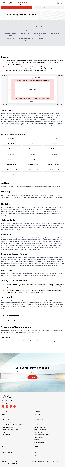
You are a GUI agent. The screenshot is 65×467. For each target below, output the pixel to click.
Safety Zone (25, 33)
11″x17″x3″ (11, 159)
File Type (25, 30)
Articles (36, 417)
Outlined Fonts (40, 30)
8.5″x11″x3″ (54, 144)
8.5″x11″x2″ (11, 144)
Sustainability (6, 435)
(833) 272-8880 (9, 400)
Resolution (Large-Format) (11, 34)
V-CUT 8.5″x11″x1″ (11, 165)
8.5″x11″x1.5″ (53, 139)
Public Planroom (39, 437)
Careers (4, 417)
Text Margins (54, 33)
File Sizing (10, 30)
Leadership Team (7, 427)
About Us (5, 414)
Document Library (39, 422)
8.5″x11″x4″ (11, 149)
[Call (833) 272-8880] (58, 3)
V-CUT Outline (11, 175)
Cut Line (54, 25)
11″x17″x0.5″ (32, 149)
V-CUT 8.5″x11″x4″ (54, 170)
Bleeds (10, 25)
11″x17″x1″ (54, 149)
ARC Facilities (38, 450)
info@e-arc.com (9, 403)
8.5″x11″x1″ (32, 139)
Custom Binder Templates (40, 26)
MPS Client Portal (7, 455)
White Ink (40, 38)
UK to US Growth (39, 442)
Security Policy (15, 463)
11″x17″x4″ (32, 159)
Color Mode (25, 25)
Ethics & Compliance (8, 422)
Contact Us (5, 419)
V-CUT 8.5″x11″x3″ (32, 170)
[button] (3, 406)
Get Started (32, 377)
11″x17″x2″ (32, 154)
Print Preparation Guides (41, 435)
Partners (4, 432)
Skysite (36, 455)
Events (36, 424)
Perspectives (38, 432)
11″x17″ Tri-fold (11, 320)
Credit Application (7, 452)
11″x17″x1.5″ (11, 154)
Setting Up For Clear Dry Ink (39, 34)
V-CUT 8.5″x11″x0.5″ (54, 159)
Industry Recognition (40, 430)
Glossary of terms (39, 427)
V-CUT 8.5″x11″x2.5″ (11, 170)
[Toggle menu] (4, 3)
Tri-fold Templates (10, 38)
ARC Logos (37, 414)
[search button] (61, 3)
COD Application (7, 450)
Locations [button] (17, 8)
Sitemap (36, 440)
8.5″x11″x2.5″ (32, 144)
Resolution (54, 30)
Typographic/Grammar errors (26, 39)
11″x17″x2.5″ (54, 154)
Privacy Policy (5, 463)
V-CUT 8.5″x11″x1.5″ (32, 165)
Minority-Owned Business (10, 430)
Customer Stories (39, 419)
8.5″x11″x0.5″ (11, 139)
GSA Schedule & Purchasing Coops (12, 424)
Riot (35, 452)
